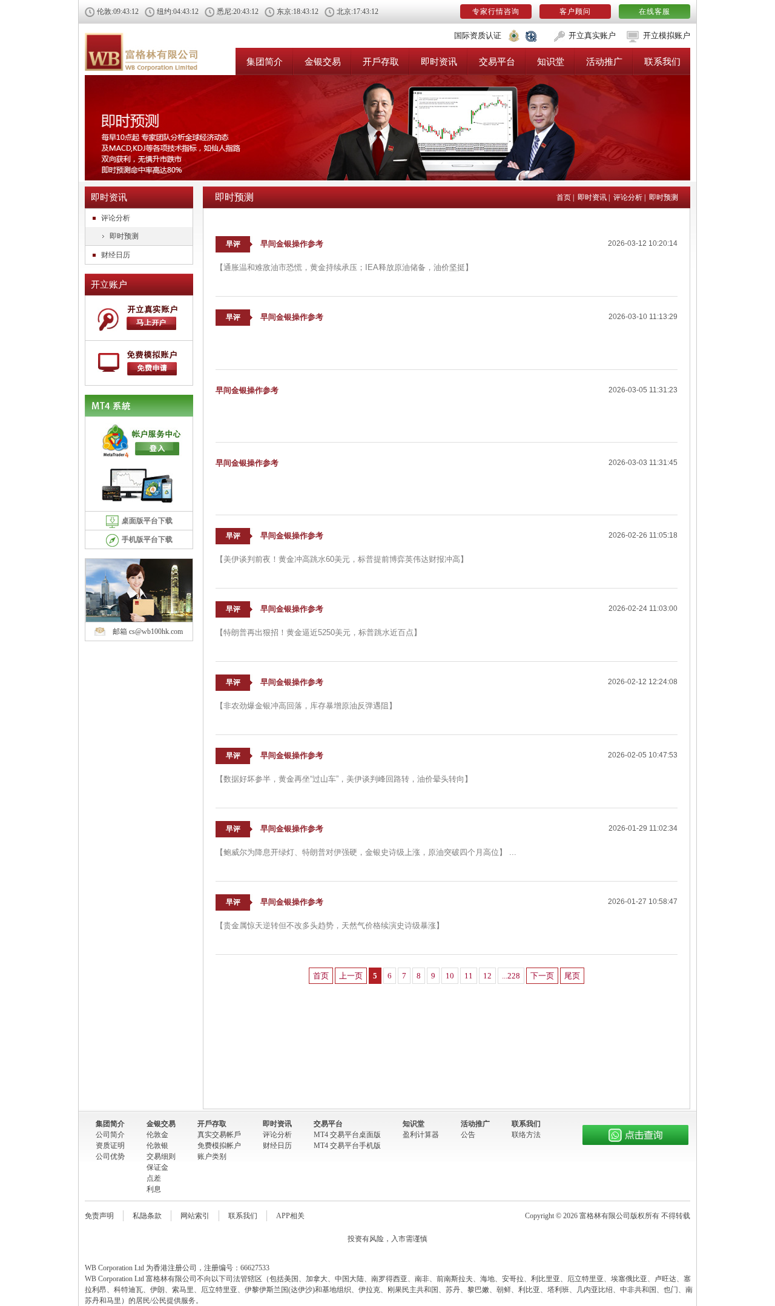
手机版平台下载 (147, 539)
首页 (563, 197)
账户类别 (211, 1156)
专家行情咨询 (495, 11)
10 (450, 975)
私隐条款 (147, 1216)
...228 (511, 975)
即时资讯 (439, 62)
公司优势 (110, 1156)
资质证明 (110, 1145)
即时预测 (124, 236)
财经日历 (115, 255)
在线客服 (654, 11)
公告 (468, 1134)
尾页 (572, 975)
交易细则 (161, 1156)
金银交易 (323, 62)
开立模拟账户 (666, 35)
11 (468, 975)
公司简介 (110, 1134)
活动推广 (604, 62)
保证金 (157, 1167)
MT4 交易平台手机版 (347, 1145)
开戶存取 (381, 62)
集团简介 (264, 62)
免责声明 (99, 1216)
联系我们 (662, 62)
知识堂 (550, 62)
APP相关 (290, 1216)
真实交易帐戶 (219, 1134)
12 (487, 975)
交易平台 (497, 62)
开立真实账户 (592, 35)
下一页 (542, 975)
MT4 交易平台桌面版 (347, 1134)
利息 (154, 1189)
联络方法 (526, 1134)
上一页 (351, 975)
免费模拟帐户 (219, 1145)
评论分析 (115, 218)
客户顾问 (575, 11)
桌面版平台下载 (147, 520)
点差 (154, 1178)
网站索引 (194, 1216)
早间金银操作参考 (291, 243)
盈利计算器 (421, 1134)
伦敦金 (157, 1134)
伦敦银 (157, 1145)
